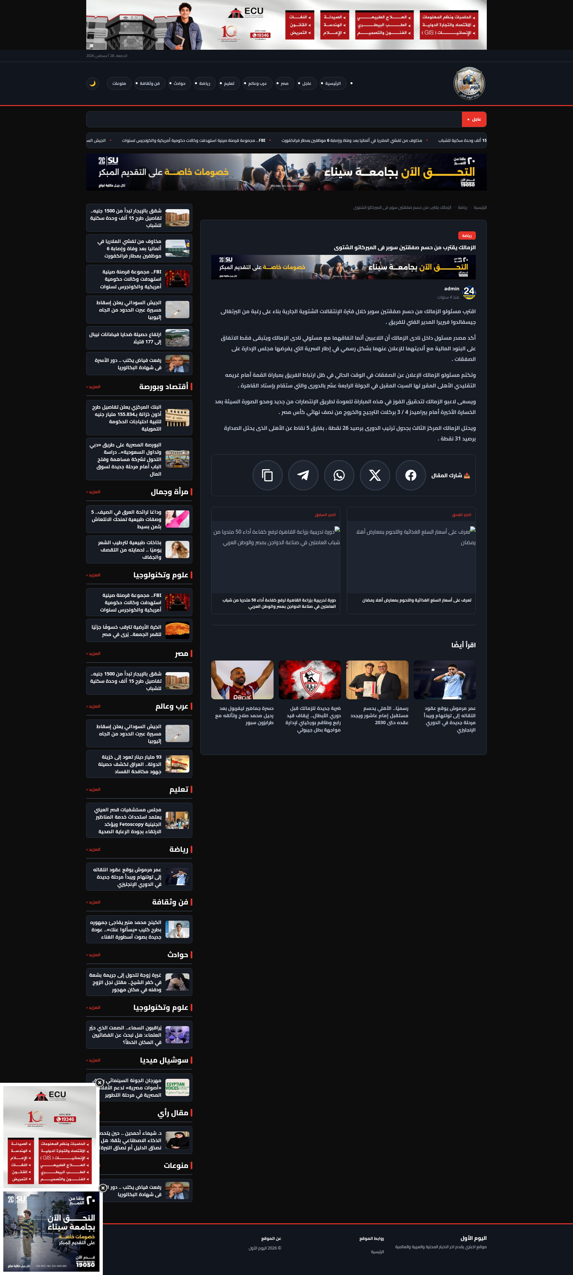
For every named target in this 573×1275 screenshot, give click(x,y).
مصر (284, 83)
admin (451, 288)
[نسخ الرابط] (267, 475)
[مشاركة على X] (375, 475)
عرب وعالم (257, 83)
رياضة (204, 83)
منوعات (119, 83)
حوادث (179, 83)
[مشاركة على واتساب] (339, 475)
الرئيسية (333, 83)
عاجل (306, 83)
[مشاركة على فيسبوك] (411, 475)
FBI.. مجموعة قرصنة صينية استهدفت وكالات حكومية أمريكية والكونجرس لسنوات (209, 140)
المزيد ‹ (93, 386)
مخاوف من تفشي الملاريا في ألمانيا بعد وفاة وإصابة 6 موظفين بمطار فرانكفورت (367, 140)
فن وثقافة (150, 83)
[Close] (99, 1083)
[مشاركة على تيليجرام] (303, 475)
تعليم (229, 83)
